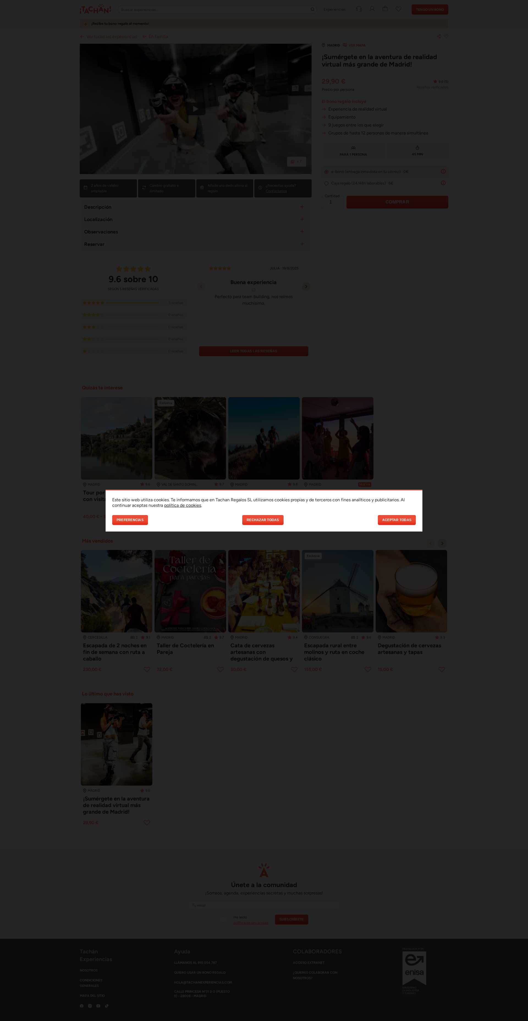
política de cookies (182, 505)
